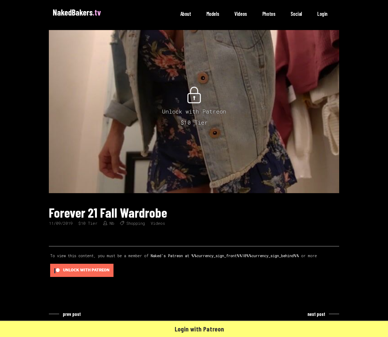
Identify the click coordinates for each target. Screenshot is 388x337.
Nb (112, 223)
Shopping (135, 223)
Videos (158, 223)
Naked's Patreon (167, 255)
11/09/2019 (61, 223)
